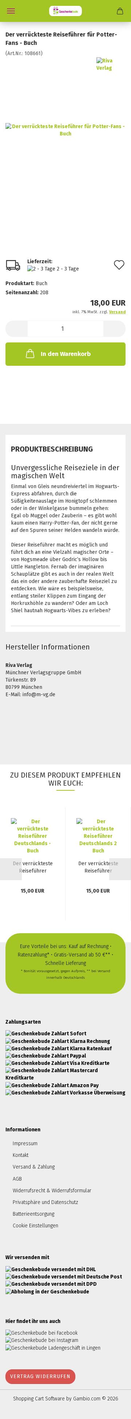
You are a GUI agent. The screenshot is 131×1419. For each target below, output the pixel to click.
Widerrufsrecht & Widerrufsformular (52, 1191)
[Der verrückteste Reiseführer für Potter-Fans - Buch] (65, 130)
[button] (16, 329)
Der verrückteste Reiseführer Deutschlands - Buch (33, 867)
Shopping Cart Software (39, 1399)
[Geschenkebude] (65, 11)
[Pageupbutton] (111, 1408)
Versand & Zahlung (34, 1167)
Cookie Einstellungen (35, 1226)
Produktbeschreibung (52, 449)
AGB (17, 1179)
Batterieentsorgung (33, 1214)
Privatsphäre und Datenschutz (45, 1202)
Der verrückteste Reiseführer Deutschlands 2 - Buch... (98, 867)
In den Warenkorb (66, 354)
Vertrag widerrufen (40, 1376)
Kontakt (20, 1155)
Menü (11, 11)
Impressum (25, 1143)
